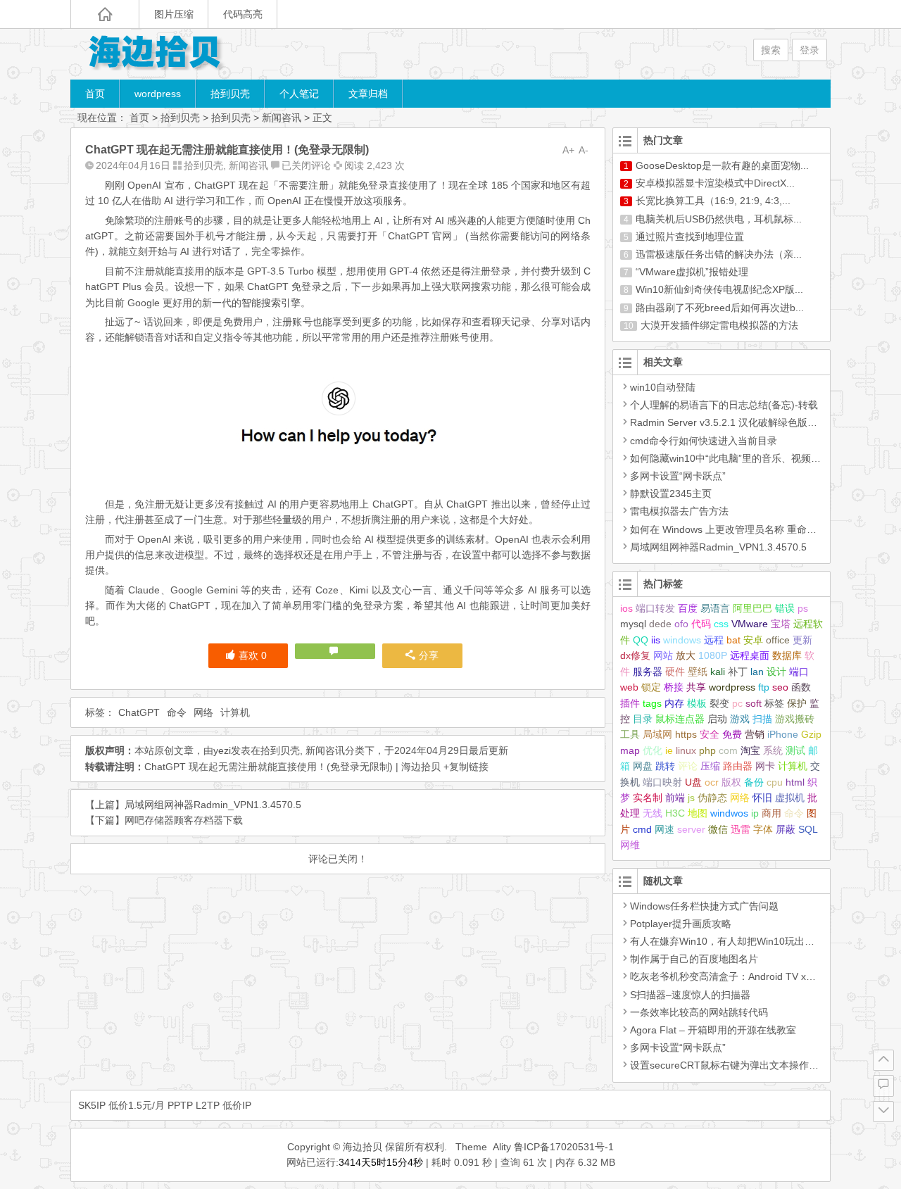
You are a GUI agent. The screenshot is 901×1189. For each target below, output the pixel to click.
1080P (712, 655)
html (795, 782)
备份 (754, 782)
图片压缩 (174, 14)
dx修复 (635, 655)
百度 (688, 608)
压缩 (710, 766)
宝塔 (780, 623)
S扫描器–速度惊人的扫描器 (690, 994)
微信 (718, 829)
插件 (630, 703)
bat (733, 640)
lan (757, 671)
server (691, 829)
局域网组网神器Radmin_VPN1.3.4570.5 (213, 804)
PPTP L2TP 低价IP (209, 1105)
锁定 (651, 687)
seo (780, 687)
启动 (717, 718)
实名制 (647, 797)
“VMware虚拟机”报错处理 (692, 271)
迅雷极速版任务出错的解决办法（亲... (719, 254)
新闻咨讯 (281, 117)
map (630, 750)
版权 (731, 782)
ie (669, 750)
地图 (697, 813)
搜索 (771, 50)
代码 (701, 623)
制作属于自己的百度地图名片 (694, 958)
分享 (429, 655)
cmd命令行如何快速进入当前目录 (703, 440)
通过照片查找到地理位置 (690, 236)
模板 (697, 703)
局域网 (657, 734)
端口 (799, 671)
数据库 (787, 655)
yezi (222, 750)
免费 (732, 734)
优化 (652, 750)
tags (652, 703)
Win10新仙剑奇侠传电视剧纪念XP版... (719, 289)
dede (660, 623)
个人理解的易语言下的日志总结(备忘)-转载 (724, 404)
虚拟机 (790, 797)
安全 (709, 734)
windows (682, 640)
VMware (749, 623)
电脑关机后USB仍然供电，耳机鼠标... (719, 219)
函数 (801, 687)
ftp (763, 687)
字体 (763, 829)
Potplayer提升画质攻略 (680, 923)
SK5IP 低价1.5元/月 (121, 1105)
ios (626, 608)
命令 (177, 712)
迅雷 (740, 829)
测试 (795, 750)
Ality (502, 1146)
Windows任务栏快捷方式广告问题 (704, 906)
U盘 (693, 782)
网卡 (765, 766)
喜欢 (253, 655)
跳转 (665, 766)
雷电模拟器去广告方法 (679, 511)
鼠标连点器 (680, 718)
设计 (776, 671)
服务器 (647, 671)
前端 (675, 797)
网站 (663, 655)
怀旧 (762, 797)
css (721, 623)
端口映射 (662, 782)
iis (655, 640)
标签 (774, 703)
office (778, 640)
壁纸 (697, 671)
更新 (802, 640)
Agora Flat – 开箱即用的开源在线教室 (713, 1030)
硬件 (675, 671)
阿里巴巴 (752, 608)
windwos (729, 813)
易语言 (715, 608)
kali (717, 671)
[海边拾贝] (154, 54)
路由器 (737, 766)
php (707, 750)
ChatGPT (139, 712)
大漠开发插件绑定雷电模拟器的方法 (719, 325)
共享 (696, 687)
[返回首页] (104, 14)
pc (737, 703)
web (629, 687)
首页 (95, 93)
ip (755, 813)
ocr (712, 782)
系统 (773, 750)
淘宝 (750, 750)
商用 (771, 813)
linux (686, 750)
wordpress (157, 93)
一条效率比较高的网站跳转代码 (699, 1012)
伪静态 (712, 797)
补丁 (738, 671)
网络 (203, 712)
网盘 (643, 766)
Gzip (811, 734)
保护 (797, 703)
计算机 (235, 712)
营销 (754, 734)
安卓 (753, 640)
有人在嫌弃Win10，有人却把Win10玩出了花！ (732, 941)
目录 (643, 718)
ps (803, 608)
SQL (807, 829)
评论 (688, 766)
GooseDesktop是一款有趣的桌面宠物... (722, 165)
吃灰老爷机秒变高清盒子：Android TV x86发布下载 (743, 976)
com (728, 750)
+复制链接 (465, 766)
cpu (775, 782)
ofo (681, 623)
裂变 (719, 703)
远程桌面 (749, 655)
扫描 (762, 718)
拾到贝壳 (230, 93)
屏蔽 (785, 829)
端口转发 (655, 608)
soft (753, 703)
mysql (633, 623)
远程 (714, 640)
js (691, 797)
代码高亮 (243, 14)
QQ (640, 640)
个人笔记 (299, 93)
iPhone (782, 734)
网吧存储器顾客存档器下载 (184, 820)
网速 (664, 829)
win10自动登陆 (662, 387)
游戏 (740, 718)
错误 (785, 608)
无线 (652, 813)
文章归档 (368, 93)
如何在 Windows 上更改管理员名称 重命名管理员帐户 (748, 529)
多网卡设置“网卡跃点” (678, 476)
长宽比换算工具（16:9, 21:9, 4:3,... (713, 200)
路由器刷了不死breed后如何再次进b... (720, 307)
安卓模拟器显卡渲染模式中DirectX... (715, 183)
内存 (674, 703)
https (686, 734)
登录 (809, 50)
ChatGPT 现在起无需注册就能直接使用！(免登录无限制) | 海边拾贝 (292, 766)
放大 (685, 655)
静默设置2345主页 (671, 493)
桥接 (673, 687)
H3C (675, 813)
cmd (642, 829)
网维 (630, 844)
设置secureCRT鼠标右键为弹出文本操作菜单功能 (739, 1065)
